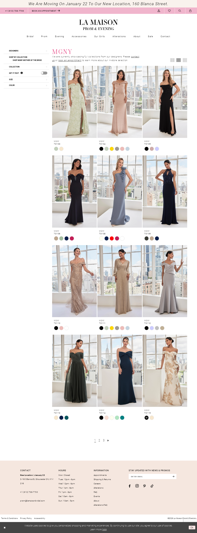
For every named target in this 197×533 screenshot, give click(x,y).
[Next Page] (108, 440)
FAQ (95, 492)
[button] (159, 11)
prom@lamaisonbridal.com (32, 500)
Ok (192, 527)
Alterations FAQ (101, 505)
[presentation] (44, 73)
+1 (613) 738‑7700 (29, 492)
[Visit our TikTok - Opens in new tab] (151, 486)
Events (97, 496)
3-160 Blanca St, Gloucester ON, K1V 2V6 (36, 479)
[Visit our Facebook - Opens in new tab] (130, 486)
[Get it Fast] (21, 73)
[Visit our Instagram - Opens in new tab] (137, 486)
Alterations (98, 487)
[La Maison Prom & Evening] (98, 25)
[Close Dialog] (4, 527)
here (104, 529)
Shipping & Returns (102, 479)
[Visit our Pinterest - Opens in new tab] (144, 486)
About (96, 500)
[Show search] (180, 11)
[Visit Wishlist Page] (169, 11)
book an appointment (69, 60)
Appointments (100, 475)
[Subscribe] (173, 476)
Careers (97, 483)
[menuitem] (14, 11)
